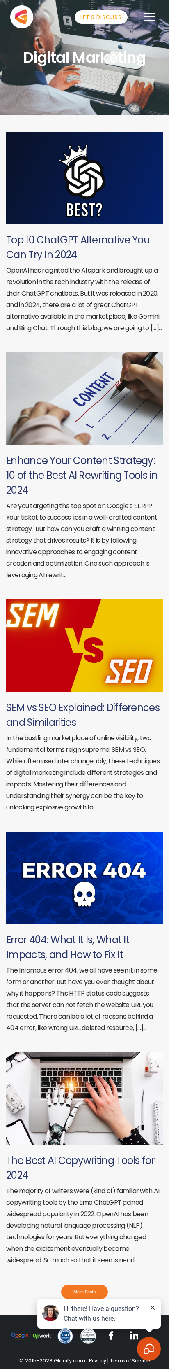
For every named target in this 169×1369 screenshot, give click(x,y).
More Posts (84, 1291)
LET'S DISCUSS (101, 17)
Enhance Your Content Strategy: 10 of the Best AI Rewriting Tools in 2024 (82, 475)
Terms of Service (130, 1360)
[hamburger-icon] (149, 16)
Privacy (97, 1360)
